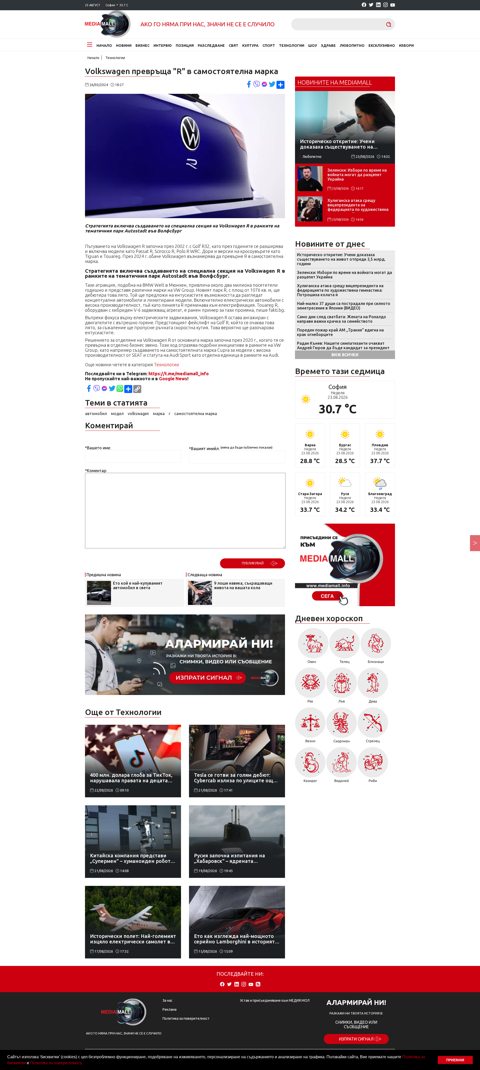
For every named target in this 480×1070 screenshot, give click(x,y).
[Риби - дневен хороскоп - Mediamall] (373, 766)
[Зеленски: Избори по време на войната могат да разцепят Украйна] (310, 178)
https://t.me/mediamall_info (178, 373)
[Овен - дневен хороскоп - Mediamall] (312, 647)
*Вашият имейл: (204, 448)
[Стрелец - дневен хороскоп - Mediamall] (373, 727)
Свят (233, 46)
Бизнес (143, 46)
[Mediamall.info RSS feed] (258, 984)
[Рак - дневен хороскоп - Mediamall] (310, 687)
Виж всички (345, 354)
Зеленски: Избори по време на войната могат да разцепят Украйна (357, 174)
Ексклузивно (381, 46)
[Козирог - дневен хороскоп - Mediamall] (310, 766)
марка (159, 413)
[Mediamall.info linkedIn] (378, 5)
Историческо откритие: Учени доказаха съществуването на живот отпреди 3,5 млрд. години (341, 259)
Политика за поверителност (55, 1063)
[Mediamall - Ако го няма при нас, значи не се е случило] (107, 24)
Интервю (163, 46)
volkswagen (138, 413)
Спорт (268, 46)
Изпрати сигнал (356, 1039)
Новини (124, 46)
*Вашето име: (98, 448)
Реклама (169, 1009)
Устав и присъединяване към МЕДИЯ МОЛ (275, 1000)
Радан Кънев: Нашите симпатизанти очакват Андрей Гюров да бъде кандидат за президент (343, 345)
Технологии (291, 46)
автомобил (96, 413)
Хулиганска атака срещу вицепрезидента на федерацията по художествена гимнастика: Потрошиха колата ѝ (359, 205)
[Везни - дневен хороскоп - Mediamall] (310, 727)
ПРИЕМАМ (455, 1060)
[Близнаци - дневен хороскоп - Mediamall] (375, 647)
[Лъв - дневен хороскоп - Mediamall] (341, 687)
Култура (250, 46)
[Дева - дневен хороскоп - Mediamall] (373, 687)
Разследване (211, 46)
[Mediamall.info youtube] (392, 5)
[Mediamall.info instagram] (385, 5)
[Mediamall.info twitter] (371, 5)
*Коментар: (96, 470)
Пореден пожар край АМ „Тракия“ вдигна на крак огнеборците (340, 332)
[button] (83, 1063)
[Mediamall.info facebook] (364, 5)
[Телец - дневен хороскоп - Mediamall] (344, 647)
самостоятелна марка (195, 413)
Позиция (185, 46)
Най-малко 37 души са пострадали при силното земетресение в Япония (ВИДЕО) (343, 305)
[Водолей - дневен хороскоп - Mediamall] (341, 766)
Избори (406, 46)
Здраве (328, 46)
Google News (173, 378)
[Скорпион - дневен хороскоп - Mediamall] (341, 727)
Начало (104, 46)
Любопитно (352, 46)
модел (117, 413)
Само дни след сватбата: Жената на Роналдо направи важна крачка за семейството (341, 318)
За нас (167, 1000)
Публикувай (253, 563)
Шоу (312, 46)
